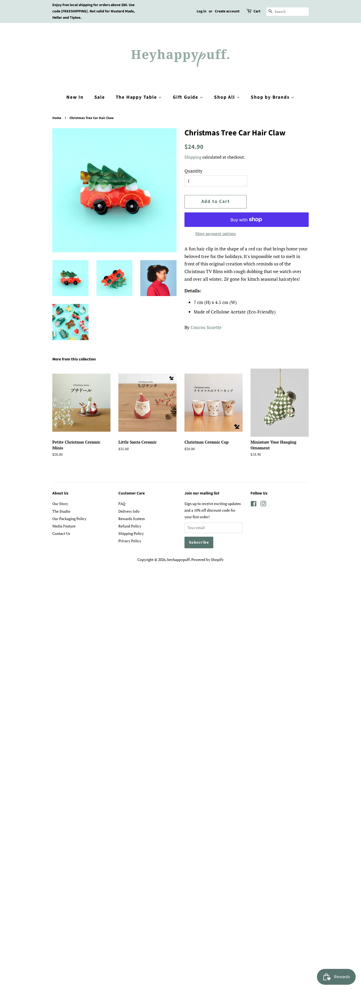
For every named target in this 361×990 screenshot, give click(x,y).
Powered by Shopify (207, 559)
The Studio (61, 511)
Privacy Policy (129, 540)
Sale (99, 97)
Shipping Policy (131, 533)
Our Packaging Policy (69, 518)
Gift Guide (186, 97)
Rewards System (131, 518)
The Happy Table (137, 97)
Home (56, 118)
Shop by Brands (271, 97)
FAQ (121, 503)
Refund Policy (129, 526)
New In (75, 97)
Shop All (225, 97)
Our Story (60, 503)
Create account (227, 11)
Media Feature (64, 526)
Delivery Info (129, 511)
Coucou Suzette (206, 327)
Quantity (193, 171)
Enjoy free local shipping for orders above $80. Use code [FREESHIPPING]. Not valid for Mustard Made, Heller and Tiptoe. (93, 11)
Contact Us (61, 533)
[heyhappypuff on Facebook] (254, 504)
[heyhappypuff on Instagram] (263, 504)
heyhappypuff (178, 559)
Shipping (192, 157)
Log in (201, 11)
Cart (256, 11)
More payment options (215, 233)
